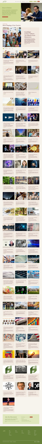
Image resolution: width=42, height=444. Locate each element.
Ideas (12, 48)
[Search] (27, 1)
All (3, 48)
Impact (18, 1)
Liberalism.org (31, 1)
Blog (26, 1)
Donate (38, 1)
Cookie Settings (14, 441)
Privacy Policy (11, 441)
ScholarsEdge (35, 1)
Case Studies (6, 48)
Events (20, 1)
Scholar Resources (23, 1)
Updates (9, 48)
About (15, 1)
